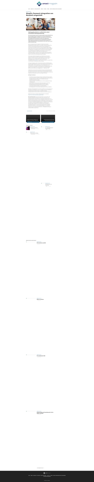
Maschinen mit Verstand (34, 127)
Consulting (34, 475)
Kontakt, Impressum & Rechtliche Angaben (59, 475)
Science (51, 475)
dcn (46, 129)
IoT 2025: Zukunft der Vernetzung (48, 185)
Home (29, 475)
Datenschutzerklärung (47, 476)
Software (38, 475)
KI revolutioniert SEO (41, 355)
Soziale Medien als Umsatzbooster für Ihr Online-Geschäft (45, 413)
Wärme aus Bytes (40, 299)
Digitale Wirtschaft (32, 126)
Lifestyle (48, 475)
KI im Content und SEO (41, 242)
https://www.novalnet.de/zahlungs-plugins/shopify (35, 94)
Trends (31, 475)
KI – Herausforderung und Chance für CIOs (49, 128)
